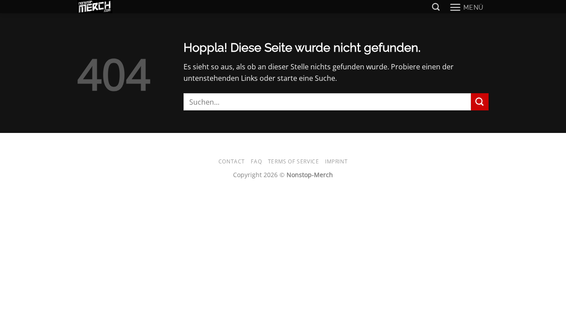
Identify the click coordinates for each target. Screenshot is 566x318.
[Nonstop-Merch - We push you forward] (101, 6)
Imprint (336, 161)
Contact (231, 161)
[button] (466, 7)
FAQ (256, 161)
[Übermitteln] (480, 101)
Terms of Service (293, 161)
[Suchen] (435, 7)
